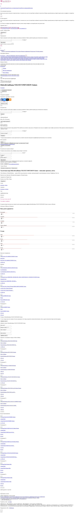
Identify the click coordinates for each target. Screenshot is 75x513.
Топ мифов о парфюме (4, 201)
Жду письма (3, 159)
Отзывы (6, 8)
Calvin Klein (36, 56)
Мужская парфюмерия (20, 55)
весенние (2, 185)
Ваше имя (2, 325)
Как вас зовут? (3, 157)
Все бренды (2, 66)
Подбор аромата (39, 51)
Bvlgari (28, 56)
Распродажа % (33, 51)
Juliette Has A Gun (43, 58)
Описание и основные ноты (6, 168)
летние (6, 185)
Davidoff (15, 57)
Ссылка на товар (4, 133)
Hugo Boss (21, 58)
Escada (30, 57)
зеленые (6, 189)
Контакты (31, 8)
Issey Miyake (26, 58)
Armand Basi (20, 56)
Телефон (25, 39)
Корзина (2, 49)
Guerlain (14, 58)
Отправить (3, 135)
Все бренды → (3, 55)
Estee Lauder (34, 57)
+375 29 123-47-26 (14, 28)
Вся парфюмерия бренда (14, 164)
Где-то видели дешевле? (5, 121)
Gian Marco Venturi (40, 57)
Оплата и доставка (12, 8)
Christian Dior (11, 57)
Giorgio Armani (3, 58)
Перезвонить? (3, 32)
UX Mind (10, 501)
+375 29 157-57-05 (5, 28)
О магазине (2, 8)
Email (24, 152)
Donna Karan (26, 57)
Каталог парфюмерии (4, 496)
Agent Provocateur (3, 56)
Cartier (46, 56)
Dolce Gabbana (20, 57)
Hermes (17, 58)
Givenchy (8, 58)
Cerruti (1, 57)
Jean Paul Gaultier (32, 58)
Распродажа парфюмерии (40, 496)
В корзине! (7, 144)
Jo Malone (38, 58)
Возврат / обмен (36, 497)
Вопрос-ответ (19, 497)
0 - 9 (1, 65)
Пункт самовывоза (25, 8)
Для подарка (18, 51)
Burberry (25, 56)
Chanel (4, 57)
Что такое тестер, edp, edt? (5, 199)
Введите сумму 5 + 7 (4, 327)
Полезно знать (14, 168)
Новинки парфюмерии (25, 51)
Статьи (19, 8)
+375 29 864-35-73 (22, 28)
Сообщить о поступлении (5, 145)
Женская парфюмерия (11, 55)
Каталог (3, 51)
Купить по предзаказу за (14, 143)
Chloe (7, 57)
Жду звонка (3, 42)
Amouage (9, 56)
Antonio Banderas (14, 56)
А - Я (4, 65)
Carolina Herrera (42, 56)
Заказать (2, 114)
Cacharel (31, 56)
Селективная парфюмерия (10, 51)
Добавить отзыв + (4, 321)
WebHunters (11, 507)
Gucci (11, 58)
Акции (17, 8)
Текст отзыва (3, 329)
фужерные (2, 189)
